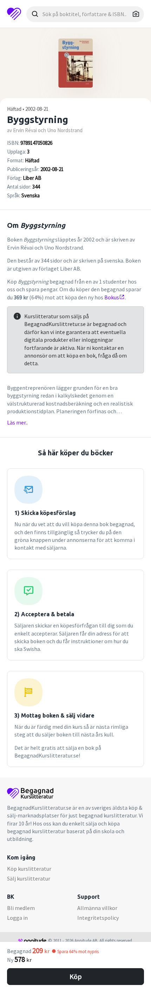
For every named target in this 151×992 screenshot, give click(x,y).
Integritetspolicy (98, 917)
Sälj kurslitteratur (28, 878)
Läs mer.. (17, 422)
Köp (76, 976)
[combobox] (85, 14)
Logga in (17, 917)
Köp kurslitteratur (29, 868)
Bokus (111, 297)
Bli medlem (21, 907)
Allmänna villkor (97, 907)
